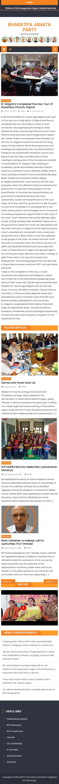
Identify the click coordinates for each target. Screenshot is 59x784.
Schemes (11, 762)
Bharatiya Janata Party (29, 27)
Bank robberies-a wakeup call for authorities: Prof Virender (22, 542)
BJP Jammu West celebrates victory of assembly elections (10, 581)
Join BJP (11, 737)
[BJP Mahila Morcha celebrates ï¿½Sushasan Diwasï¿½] (29, 439)
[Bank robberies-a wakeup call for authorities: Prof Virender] (29, 519)
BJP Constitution (15, 731)
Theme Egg (30, 780)
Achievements (14, 755)
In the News (12, 749)
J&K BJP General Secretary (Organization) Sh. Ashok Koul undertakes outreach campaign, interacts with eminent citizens (28, 645)
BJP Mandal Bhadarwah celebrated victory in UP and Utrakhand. (52, 581)
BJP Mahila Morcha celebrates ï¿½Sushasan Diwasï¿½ (29, 468)
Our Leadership (14, 743)
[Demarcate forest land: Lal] (29, 354)
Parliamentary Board (17, 719)
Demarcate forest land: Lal (18, 382)
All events (6, 101)
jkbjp (23, 111)
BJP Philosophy (14, 725)
